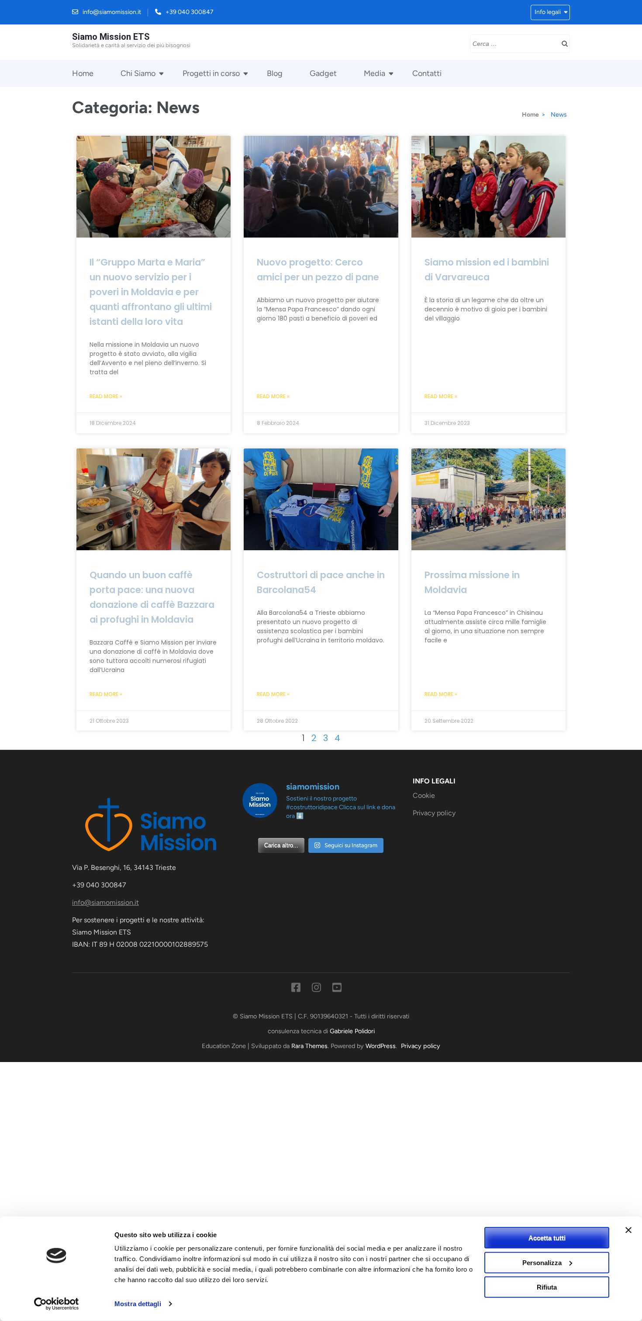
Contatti (427, 73)
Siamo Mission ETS (111, 36)
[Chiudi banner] (628, 1230)
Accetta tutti (547, 1238)
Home (82, 73)
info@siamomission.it (112, 12)
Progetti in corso (211, 73)
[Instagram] (316, 989)
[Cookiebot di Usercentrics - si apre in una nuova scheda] (56, 1304)
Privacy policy (434, 813)
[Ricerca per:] (513, 43)
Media (374, 73)
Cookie (424, 795)
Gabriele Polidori (352, 1031)
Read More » (106, 396)
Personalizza (542, 1262)
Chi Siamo (138, 73)
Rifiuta (547, 1287)
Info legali (548, 12)
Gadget (323, 73)
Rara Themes (309, 1046)
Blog (275, 73)
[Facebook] (295, 989)
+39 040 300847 (190, 12)
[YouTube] (337, 989)
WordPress (381, 1046)
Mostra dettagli (137, 1303)
